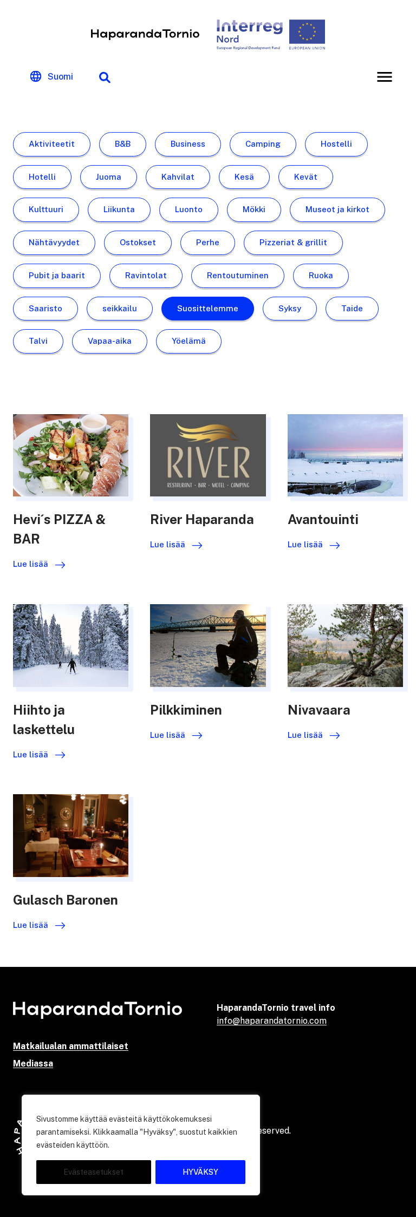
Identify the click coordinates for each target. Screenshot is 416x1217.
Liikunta (119, 209)
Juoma (108, 176)
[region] (141, 1145)
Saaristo (45, 308)
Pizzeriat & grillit (293, 242)
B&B (123, 143)
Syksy (289, 308)
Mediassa (33, 1063)
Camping (263, 143)
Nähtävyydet (54, 242)
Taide (352, 308)
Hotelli (42, 176)
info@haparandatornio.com (272, 1021)
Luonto (189, 209)
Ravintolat (146, 275)
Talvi (38, 340)
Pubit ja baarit (57, 275)
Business (188, 143)
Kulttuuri (46, 209)
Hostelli (336, 143)
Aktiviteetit (52, 143)
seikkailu (119, 308)
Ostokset (138, 242)
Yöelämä (189, 340)
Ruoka (321, 275)
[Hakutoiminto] (104, 76)
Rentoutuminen (238, 275)
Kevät (305, 176)
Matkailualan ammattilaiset (70, 1046)
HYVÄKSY (200, 1172)
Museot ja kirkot (337, 209)
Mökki (254, 209)
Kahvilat (177, 176)
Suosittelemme (207, 308)
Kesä (244, 176)
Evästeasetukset (93, 1172)
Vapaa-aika (110, 340)
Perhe (207, 242)
